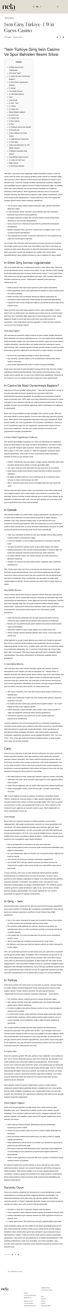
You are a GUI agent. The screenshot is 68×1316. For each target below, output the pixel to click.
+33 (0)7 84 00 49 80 (46, 1290)
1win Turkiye (9, 18)
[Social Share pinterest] (63, 37)
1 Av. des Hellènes (28, 1303)
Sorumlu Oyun (14, 115)
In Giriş (11, 124)
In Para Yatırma (14, 121)
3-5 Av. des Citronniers (30, 1295)
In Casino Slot (13, 109)
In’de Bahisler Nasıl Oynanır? (18, 157)
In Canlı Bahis (13, 142)
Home (42, 1296)
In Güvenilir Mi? (14, 130)
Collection (43, 1298)
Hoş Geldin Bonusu (15, 91)
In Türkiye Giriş (14, 118)
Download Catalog (46, 1305)
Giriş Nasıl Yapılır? (15, 73)
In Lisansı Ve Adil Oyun (17, 160)
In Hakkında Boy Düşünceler (19, 139)
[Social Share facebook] (60, 37)
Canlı (10, 97)
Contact (43, 1303)
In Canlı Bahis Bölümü (16, 94)
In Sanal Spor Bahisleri (16, 166)
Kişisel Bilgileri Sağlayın (17, 112)
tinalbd (9, 37)
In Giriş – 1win (13, 103)
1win (15, 282)
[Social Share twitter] (57, 37)
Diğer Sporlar (13, 163)
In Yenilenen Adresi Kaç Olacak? (20, 127)
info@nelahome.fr (45, 1287)
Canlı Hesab (13, 100)
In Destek (12, 88)
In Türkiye (12, 106)
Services (43, 1301)
